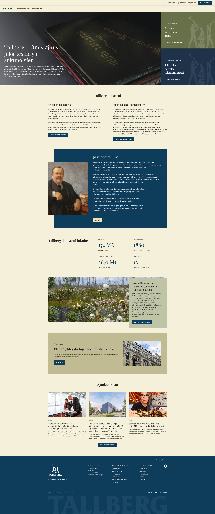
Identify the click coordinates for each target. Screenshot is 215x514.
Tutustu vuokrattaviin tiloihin (123, 139)
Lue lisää (97, 220)
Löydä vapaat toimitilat (173, 79)
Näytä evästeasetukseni (54, 493)
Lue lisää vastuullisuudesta (142, 322)
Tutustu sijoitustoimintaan (174, 42)
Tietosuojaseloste (70, 493)
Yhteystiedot (59, 362)
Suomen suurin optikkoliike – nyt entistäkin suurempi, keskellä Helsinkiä (146, 424)
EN (164, 3)
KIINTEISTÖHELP (205, 3)
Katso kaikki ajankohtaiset (107, 445)
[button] (211, 9)
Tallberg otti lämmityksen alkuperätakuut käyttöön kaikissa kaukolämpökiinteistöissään (63, 426)
